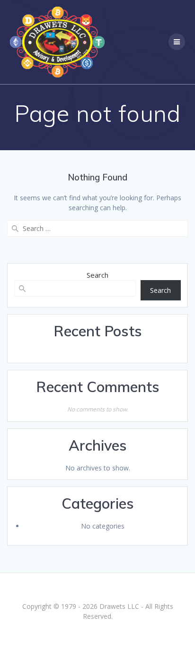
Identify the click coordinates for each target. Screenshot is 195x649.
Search (97, 275)
